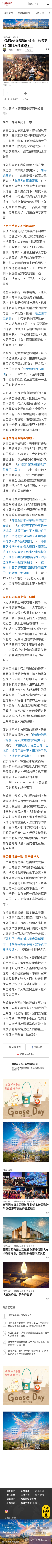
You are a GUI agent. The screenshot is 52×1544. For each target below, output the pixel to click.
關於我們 (11, 1491)
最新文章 (8, 13)
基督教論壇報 (24, 13)
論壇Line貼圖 (10, 1518)
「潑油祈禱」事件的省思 (17, 1294)
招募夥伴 (11, 1498)
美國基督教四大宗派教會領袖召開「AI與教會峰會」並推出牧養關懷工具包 (25, 1251)
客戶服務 (39, 1494)
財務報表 (11, 1502)
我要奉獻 (16, 1069)
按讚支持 (38, 1046)
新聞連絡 (25, 1491)
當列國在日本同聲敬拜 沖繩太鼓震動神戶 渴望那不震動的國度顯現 (26, 1206)
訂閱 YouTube (27, 1054)
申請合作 (25, 1494)
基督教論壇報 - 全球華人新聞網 (7, 3)
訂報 (31, 4)
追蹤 (29, 49)
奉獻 (36, 4)
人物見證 (39, 13)
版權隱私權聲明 (28, 1498)
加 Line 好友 (15, 1046)
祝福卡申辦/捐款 (29, 1502)
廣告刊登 (11, 1494)
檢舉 (47, 48)
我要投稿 (39, 1491)
